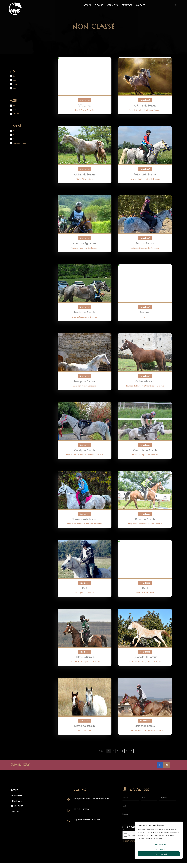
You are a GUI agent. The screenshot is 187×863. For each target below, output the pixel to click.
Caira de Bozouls (144, 381)
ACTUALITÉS (17, 796)
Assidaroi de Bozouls (145, 174)
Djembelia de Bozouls (145, 657)
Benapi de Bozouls (84, 381)
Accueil (87, 5)
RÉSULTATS (16, 801)
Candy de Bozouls (84, 450)
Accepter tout (161, 854)
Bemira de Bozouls (84, 312)
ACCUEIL (15, 790)
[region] (159, 840)
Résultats (127, 5)
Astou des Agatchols (84, 243)
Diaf (84, 588)
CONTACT (16, 812)
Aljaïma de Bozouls (84, 174)
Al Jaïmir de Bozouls (145, 105)
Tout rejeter (160, 849)
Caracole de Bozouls (145, 450)
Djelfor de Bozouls (84, 657)
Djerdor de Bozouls (145, 726)
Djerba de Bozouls (84, 726)
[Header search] (175, 5)
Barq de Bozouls (145, 243)
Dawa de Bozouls (145, 519)
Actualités (112, 5)
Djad (145, 588)
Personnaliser (160, 844)
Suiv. (101, 751)
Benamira (144, 312)
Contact (140, 5)
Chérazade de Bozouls (84, 519)
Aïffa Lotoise (84, 105)
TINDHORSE (17, 806)
